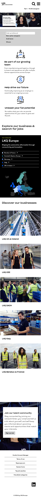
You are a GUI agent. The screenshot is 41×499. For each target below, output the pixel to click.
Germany (7, 159)
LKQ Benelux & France (13, 372)
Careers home (20, 467)
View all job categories (20, 475)
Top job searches (20, 471)
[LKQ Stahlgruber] (6, 4)
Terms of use (20, 459)
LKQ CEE (6, 272)
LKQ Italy (6, 339)
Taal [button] (25, 8)
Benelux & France (10, 153)
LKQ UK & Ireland (10, 239)
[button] (38, 4)
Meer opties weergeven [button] (13, 36)
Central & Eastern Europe (12, 156)
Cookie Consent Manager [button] (20, 455)
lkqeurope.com (20, 463)
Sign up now (10, 433)
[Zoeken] (33, 3)
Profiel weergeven (34, 8)
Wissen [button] (8, 42)
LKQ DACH (7, 305)
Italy (5, 162)
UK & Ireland (8, 165)
